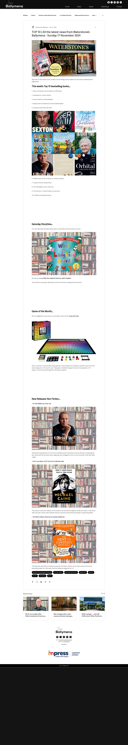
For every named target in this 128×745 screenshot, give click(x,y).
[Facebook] (108, 2)
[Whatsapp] (121, 2)
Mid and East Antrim (71, 572)
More (93, 15)
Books (50, 575)
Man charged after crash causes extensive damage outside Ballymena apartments (63, 615)
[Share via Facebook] (32, 582)
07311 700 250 (67, 641)
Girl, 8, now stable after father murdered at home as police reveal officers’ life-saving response (35, 615)
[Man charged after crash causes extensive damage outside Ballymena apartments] (64, 604)
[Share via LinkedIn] (41, 582)
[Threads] (115, 2)
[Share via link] (45, 582)
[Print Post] (50, 582)
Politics (33, 15)
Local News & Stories (65, 15)
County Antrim (58, 572)
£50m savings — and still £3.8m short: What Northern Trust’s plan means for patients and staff (92, 615)
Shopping (42, 575)
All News (25, 15)
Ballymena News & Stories (82, 15)
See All (103, 593)
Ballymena (83, 572)
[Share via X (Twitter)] (37, 582)
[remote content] (64, 209)
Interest (91, 572)
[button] (103, 15)
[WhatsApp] (70, 637)
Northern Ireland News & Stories (47, 15)
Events (35, 575)
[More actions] (95, 27)
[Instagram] (118, 2)
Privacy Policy (64, 644)
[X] (111, 2)
